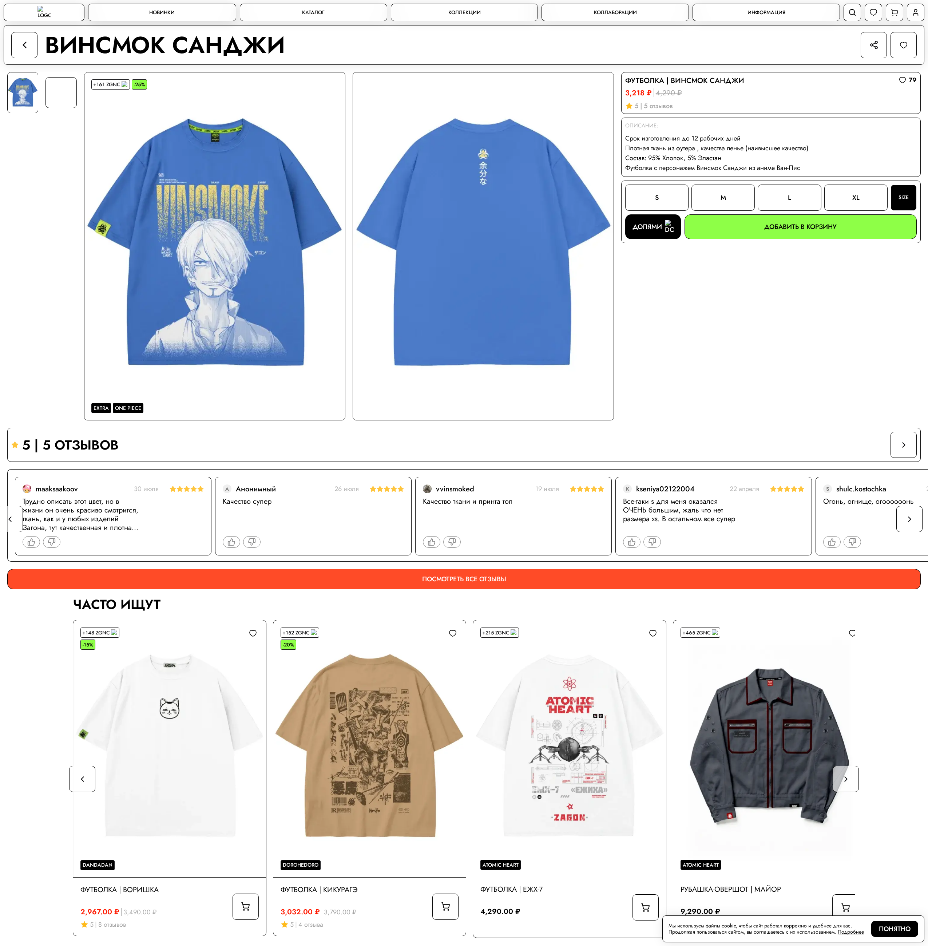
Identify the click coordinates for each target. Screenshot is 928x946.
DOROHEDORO (300, 865)
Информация (766, 12)
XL (856, 198)
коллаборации (615, 12)
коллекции (464, 12)
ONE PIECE (128, 408)
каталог (313, 12)
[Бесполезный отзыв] (51, 542)
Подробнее (851, 932)
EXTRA (101, 408)
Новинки (162, 12)
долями (647, 227)
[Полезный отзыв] (31, 542)
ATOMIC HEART (501, 865)
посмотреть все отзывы (464, 579)
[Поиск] (852, 12)
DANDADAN (97, 865)
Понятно (895, 929)
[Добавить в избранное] (253, 633)
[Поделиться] (874, 45)
